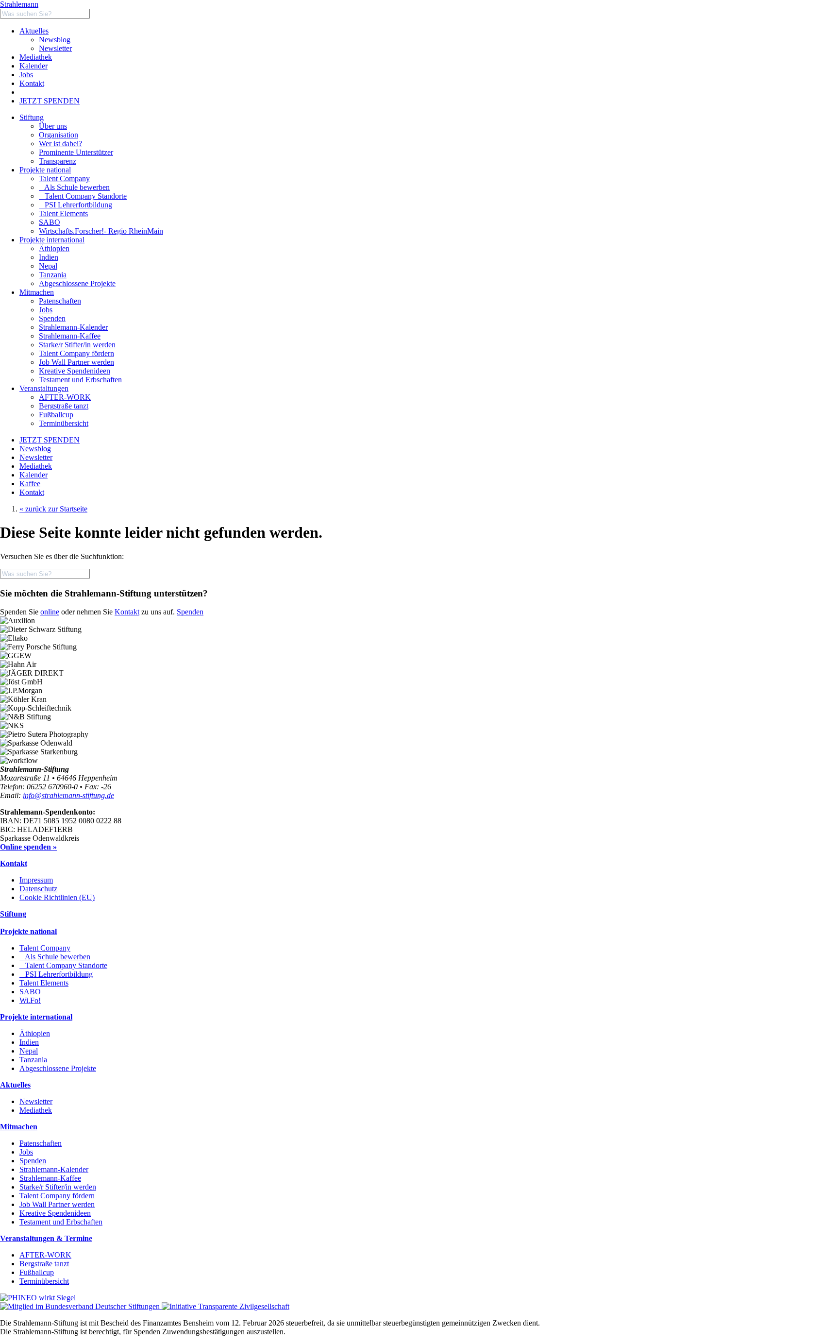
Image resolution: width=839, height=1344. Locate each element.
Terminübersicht (44, 1281)
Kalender (33, 66)
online (49, 612)
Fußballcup (36, 1272)
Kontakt (31, 83)
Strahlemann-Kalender (53, 1169)
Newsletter (55, 48)
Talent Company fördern (57, 1195)
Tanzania (33, 1059)
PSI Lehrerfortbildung (75, 205)
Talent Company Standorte (83, 196)
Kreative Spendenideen (55, 1213)
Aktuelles (34, 31)
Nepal (28, 1051)
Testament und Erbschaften (60, 1222)
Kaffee (29, 483)
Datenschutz (38, 889)
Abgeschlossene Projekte (57, 1068)
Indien (29, 1042)
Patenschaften (40, 1143)
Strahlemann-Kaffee (50, 1178)
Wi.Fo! (30, 1000)
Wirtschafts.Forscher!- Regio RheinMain (101, 231)
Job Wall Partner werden (57, 1204)
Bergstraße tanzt (44, 1263)
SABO (49, 222)
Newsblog (54, 39)
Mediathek (35, 57)
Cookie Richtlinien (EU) (57, 897)
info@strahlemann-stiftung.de (68, 795)
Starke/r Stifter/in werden (57, 1187)
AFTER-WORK (45, 1255)
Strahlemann (19, 4)
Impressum (36, 880)
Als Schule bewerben (74, 187)
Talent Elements (63, 213)
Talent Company (64, 178)
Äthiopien (34, 1033)
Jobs (26, 74)
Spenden (190, 612)
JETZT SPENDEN (49, 101)
